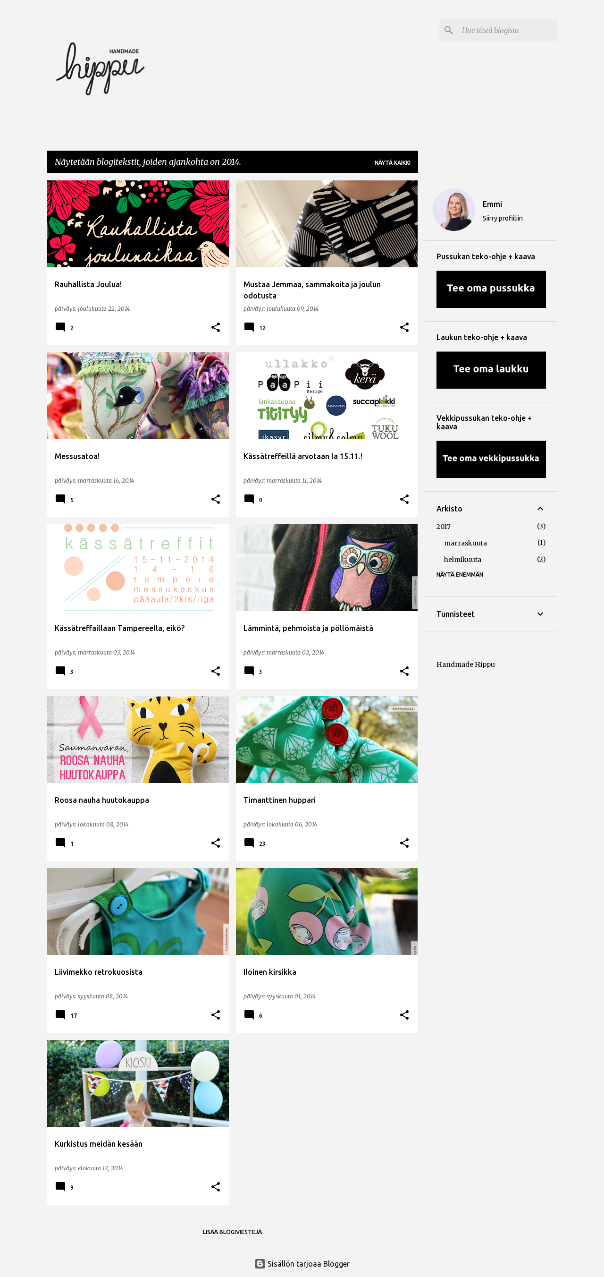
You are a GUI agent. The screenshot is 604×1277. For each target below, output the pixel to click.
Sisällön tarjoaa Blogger (308, 1264)
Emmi (492, 204)
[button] (215, 328)
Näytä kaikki (393, 163)
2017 (443, 526)
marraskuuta (465, 543)
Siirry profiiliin (503, 218)
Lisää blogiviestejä (232, 1232)
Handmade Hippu (465, 664)
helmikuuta (462, 559)
